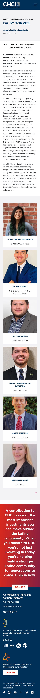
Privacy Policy (27, 685)
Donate (20, 587)
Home (6, 45)
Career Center (8, 688)
